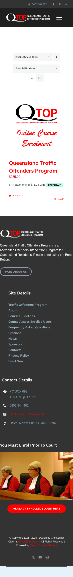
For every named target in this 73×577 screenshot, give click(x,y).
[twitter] (60, 4)
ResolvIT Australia (28, 541)
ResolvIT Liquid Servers (43, 545)
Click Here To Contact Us (27, 414)
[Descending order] (56, 57)
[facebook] (53, 4)
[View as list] (40, 78)
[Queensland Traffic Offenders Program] (36, 124)
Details (60, 199)
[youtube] (40, 557)
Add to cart (17, 195)
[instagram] (66, 4)
